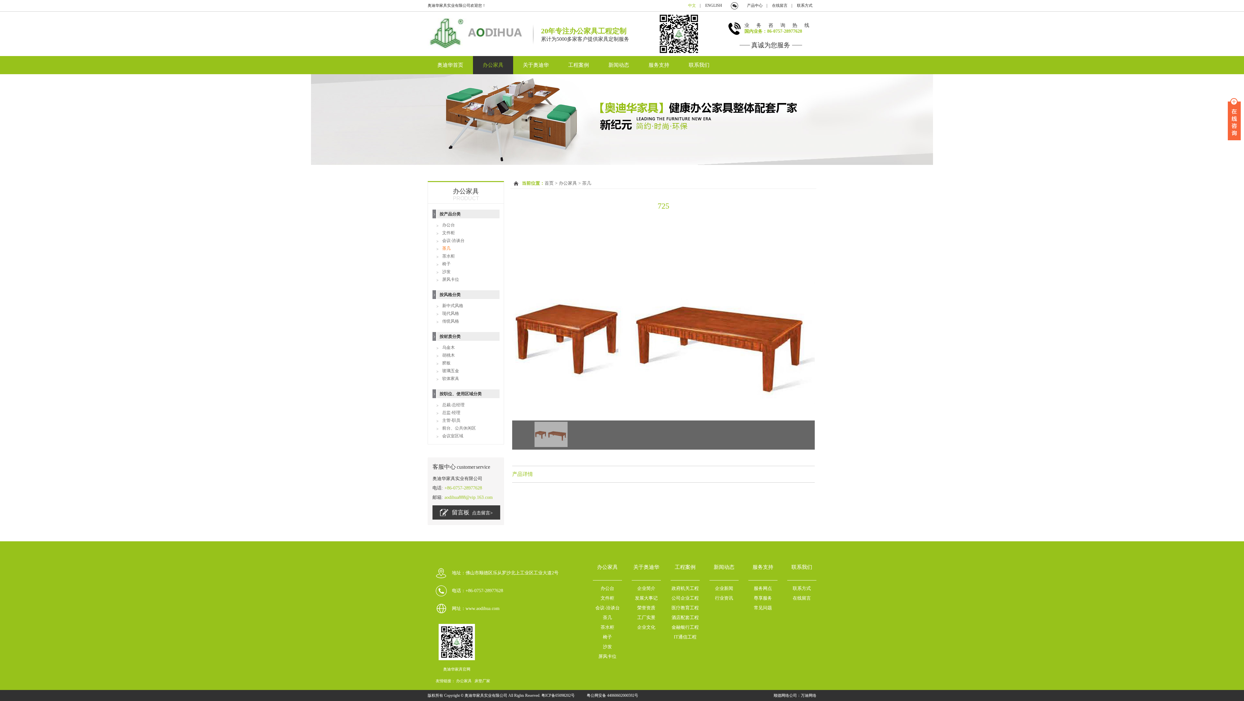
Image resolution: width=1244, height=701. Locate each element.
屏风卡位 (450, 279)
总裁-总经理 (453, 404)
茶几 (446, 248)
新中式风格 (452, 305)
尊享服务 (763, 598)
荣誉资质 (646, 607)
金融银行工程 (685, 627)
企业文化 (646, 627)
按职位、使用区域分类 (461, 393)
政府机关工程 (685, 588)
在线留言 (780, 5)
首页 (549, 183)
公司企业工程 (685, 598)
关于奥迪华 (536, 65)
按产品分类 (450, 214)
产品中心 (755, 5)
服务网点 (763, 588)
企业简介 (646, 588)
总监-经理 (451, 412)
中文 (692, 5)
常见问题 (763, 607)
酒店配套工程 (685, 617)
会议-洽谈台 (453, 240)
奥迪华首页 (450, 65)
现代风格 (450, 313)
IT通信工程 (685, 637)
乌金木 (448, 347)
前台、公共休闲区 (459, 428)
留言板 (472, 512)
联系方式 (804, 5)
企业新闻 (724, 588)
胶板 (446, 363)
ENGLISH (713, 5)
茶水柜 (448, 256)
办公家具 (493, 65)
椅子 (446, 263)
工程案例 (578, 65)
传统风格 (450, 321)
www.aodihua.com (483, 608)
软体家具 (450, 378)
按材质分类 (450, 336)
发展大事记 (646, 598)
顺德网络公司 (785, 695)
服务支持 (659, 65)
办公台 (448, 225)
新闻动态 (618, 65)
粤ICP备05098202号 (558, 695)
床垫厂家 (482, 681)
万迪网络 (808, 695)
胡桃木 (448, 355)
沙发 (446, 271)
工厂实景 (646, 617)
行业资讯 (724, 598)
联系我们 (699, 65)
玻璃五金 (450, 370)
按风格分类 (450, 294)
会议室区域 (452, 435)
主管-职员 (451, 420)
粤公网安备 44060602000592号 (612, 695)
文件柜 (448, 232)
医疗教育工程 (685, 607)
